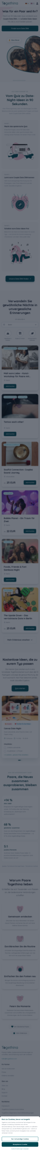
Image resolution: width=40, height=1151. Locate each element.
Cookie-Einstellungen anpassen (20, 1149)
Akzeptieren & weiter (20, 1144)
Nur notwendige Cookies (20, 1139)
